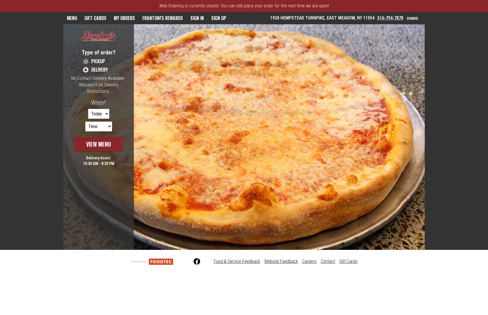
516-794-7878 (390, 18)
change (412, 18)
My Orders (124, 18)
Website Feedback (281, 261)
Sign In (197, 18)
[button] (98, 36)
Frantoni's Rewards (162, 18)
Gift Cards (348, 261)
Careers (309, 261)
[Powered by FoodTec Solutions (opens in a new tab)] (152, 261)
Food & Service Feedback (237, 261)
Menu (72, 18)
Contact (328, 261)
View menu (98, 144)
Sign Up (218, 18)
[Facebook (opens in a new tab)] (193, 261)
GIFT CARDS (95, 18)
